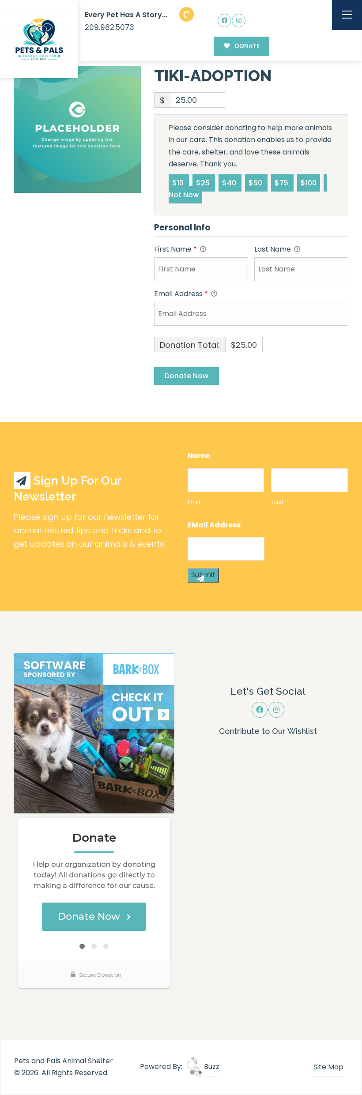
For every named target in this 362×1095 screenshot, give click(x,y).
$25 (203, 183)
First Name (175, 249)
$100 (309, 183)
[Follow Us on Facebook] (224, 20)
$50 (256, 183)
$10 (178, 183)
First (194, 502)
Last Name (273, 249)
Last (278, 502)
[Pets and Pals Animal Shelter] (39, 39)
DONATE (246, 46)
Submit (203, 575)
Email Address (181, 294)
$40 (230, 183)
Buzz (210, 1066)
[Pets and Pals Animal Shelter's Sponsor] (94, 733)
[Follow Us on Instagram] (238, 20)
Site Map (328, 1067)
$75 (282, 183)
